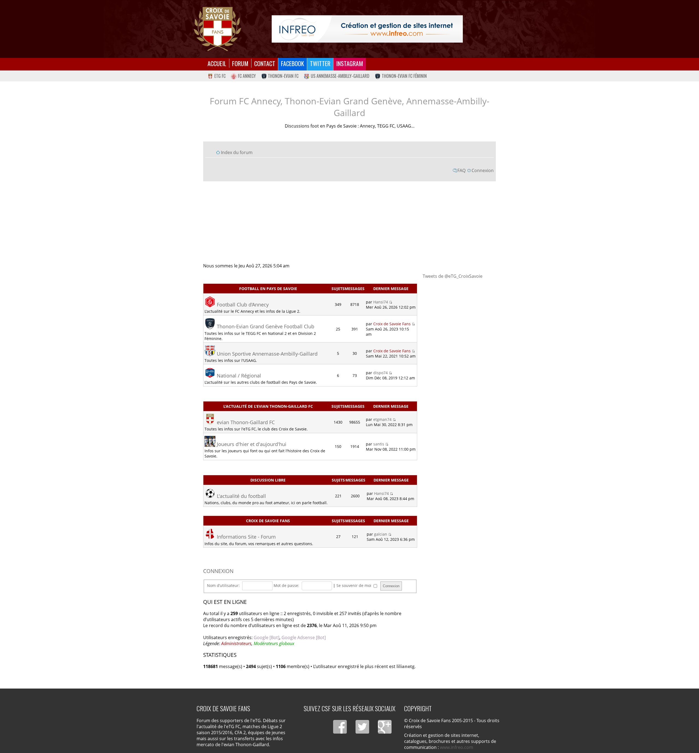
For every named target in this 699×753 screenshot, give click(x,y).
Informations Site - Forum (246, 536)
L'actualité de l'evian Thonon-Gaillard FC (268, 406)
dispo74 (380, 372)
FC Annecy (247, 76)
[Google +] (385, 727)
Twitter (320, 63)
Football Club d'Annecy (243, 304)
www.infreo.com (456, 747)
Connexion (483, 170)
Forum (240, 63)
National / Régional (239, 375)
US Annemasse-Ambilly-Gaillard (340, 76)
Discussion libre (268, 480)
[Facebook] (340, 727)
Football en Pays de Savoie (268, 288)
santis (378, 444)
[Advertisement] (349, 222)
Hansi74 (380, 302)
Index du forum (237, 152)
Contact (264, 63)
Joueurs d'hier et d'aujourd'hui (251, 444)
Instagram (349, 63)
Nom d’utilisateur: (223, 585)
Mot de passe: (286, 585)
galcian (380, 534)
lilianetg (405, 666)
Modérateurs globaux (274, 643)
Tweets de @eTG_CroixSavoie (452, 276)
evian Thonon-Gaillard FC (246, 422)
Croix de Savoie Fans (392, 323)
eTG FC (220, 76)
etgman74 (382, 419)
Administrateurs (236, 643)
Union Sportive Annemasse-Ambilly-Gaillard (267, 353)
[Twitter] (362, 727)
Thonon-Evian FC (283, 76)
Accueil (217, 63)
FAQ (461, 170)
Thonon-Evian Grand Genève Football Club (265, 326)
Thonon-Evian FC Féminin (404, 76)
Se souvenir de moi (354, 585)
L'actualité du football (241, 496)
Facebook (292, 63)
